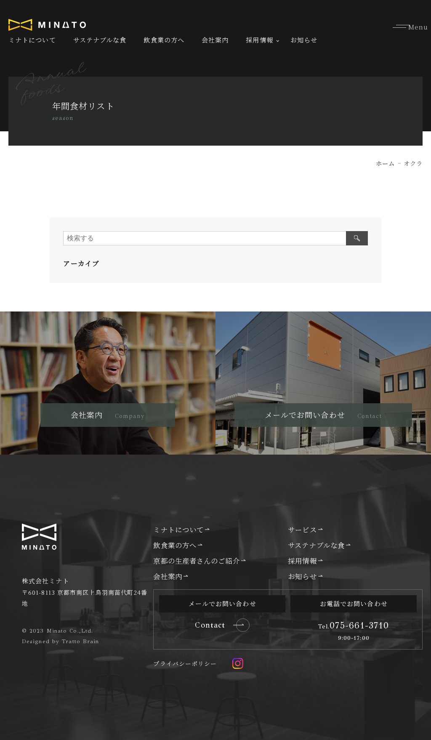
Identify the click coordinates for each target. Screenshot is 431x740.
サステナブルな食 (100, 39)
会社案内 (215, 39)
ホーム (385, 163)
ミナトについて (32, 39)
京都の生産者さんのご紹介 (196, 561)
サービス (302, 529)
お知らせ (303, 39)
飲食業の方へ (164, 39)
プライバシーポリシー (185, 663)
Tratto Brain (80, 641)
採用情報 (259, 39)
